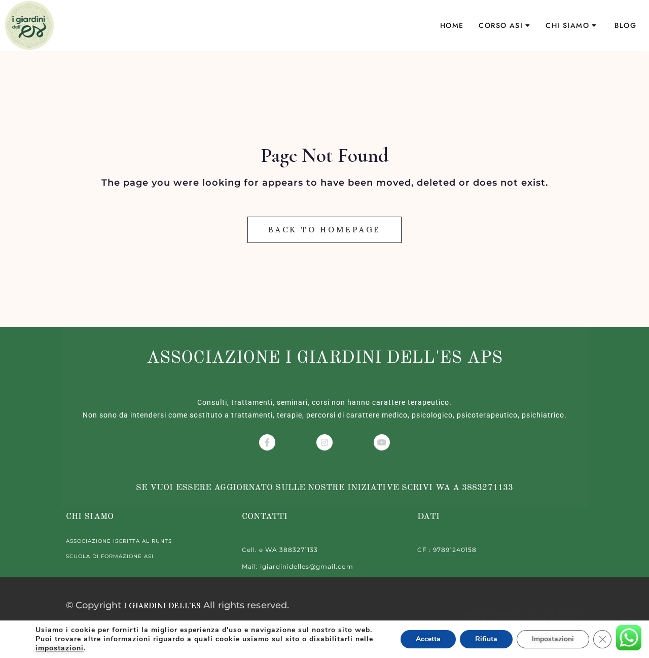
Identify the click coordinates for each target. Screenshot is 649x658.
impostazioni (59, 648)
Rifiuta (486, 639)
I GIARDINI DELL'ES (162, 605)
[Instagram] (324, 442)
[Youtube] (382, 442)
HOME (452, 25)
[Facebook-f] (267, 442)
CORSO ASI (501, 25)
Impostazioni (553, 639)
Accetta (428, 639)
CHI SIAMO (567, 25)
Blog (625, 25)
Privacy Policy (494, 616)
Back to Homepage (324, 229)
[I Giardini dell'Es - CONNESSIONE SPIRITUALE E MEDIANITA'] (29, 25)
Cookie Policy (554, 616)
